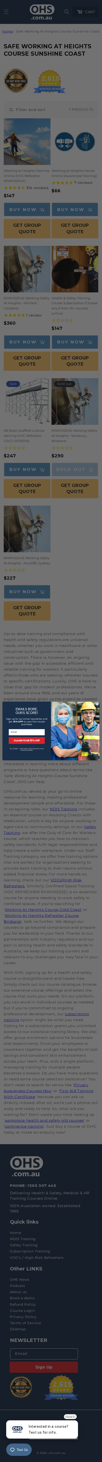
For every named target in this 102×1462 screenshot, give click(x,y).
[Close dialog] (97, 704)
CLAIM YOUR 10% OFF (27, 740)
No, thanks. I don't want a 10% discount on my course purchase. (27, 749)
